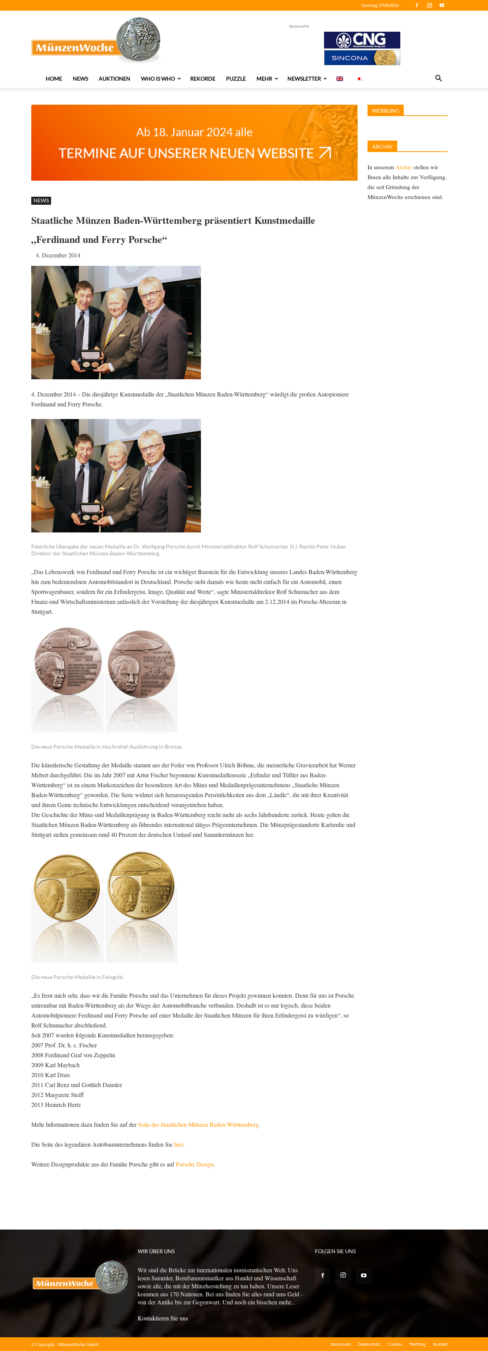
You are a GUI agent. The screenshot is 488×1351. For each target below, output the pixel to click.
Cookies (394, 1344)
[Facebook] (416, 5)
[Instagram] (429, 5)
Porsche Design (195, 1164)
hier (178, 1144)
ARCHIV (382, 146)
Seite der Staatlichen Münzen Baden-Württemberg (198, 1124)
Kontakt (440, 1344)
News (80, 78)
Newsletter (304, 78)
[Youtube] (442, 5)
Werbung (417, 1344)
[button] (438, 79)
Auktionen (114, 78)
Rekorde (202, 78)
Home (54, 78)
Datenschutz (369, 1344)
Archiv (404, 167)
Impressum (341, 1344)
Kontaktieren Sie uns (163, 1318)
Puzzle (236, 78)
